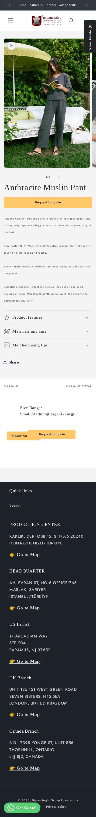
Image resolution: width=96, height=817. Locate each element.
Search (15, 505)
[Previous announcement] (9, 5)
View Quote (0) (90, 36)
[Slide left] (37, 177)
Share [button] (14, 362)
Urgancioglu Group (46, 800)
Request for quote (48, 202)
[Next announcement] (87, 5)
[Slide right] (59, 177)
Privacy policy (56, 806)
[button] (11, 21)
